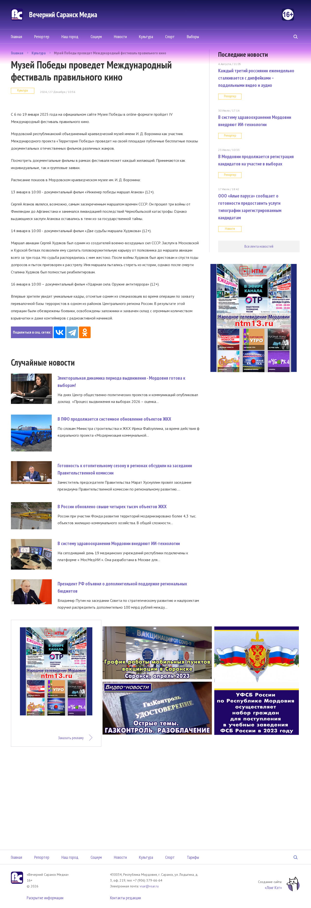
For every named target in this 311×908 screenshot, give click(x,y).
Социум (96, 36)
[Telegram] (72, 332)
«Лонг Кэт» (273, 887)
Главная (16, 36)
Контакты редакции (125, 897)
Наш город (69, 36)
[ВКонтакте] (59, 332)
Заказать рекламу (71, 737)
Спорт (170, 36)
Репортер (41, 36)
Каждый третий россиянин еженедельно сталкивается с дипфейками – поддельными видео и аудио (256, 77)
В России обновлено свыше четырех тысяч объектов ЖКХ (112, 506)
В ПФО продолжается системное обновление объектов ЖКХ (114, 419)
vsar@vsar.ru (149, 886)
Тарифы (193, 857)
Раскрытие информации (45, 897)
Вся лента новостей (258, 246)
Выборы (193, 36)
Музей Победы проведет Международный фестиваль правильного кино (110, 52)
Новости (120, 36)
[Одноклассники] (85, 332)
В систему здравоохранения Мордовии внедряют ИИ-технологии (119, 543)
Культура (146, 36)
